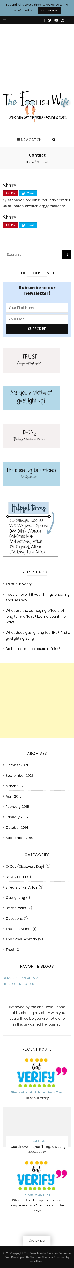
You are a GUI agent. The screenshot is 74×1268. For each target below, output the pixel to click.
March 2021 (15, 786)
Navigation (31, 139)
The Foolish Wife (35, 1253)
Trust (10, 949)
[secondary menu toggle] (4, 20)
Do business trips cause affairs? (33, 648)
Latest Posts (16, 908)
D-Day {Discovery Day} (25, 866)
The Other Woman (21, 939)
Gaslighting (15, 897)
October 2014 (17, 827)
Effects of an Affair (22, 887)
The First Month (18, 928)
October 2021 (17, 765)
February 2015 (17, 806)
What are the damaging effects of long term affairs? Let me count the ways (36, 616)
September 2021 (19, 775)
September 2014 (19, 837)
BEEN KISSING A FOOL (20, 983)
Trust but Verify (19, 584)
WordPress (37, 1261)
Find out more (49, 10)
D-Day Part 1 (16, 876)
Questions (14, 918)
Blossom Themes (41, 1257)
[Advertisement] (37, 54)
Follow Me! (38, 1241)
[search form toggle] (54, 140)
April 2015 (13, 796)
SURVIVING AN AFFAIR (20, 978)
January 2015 (17, 817)
